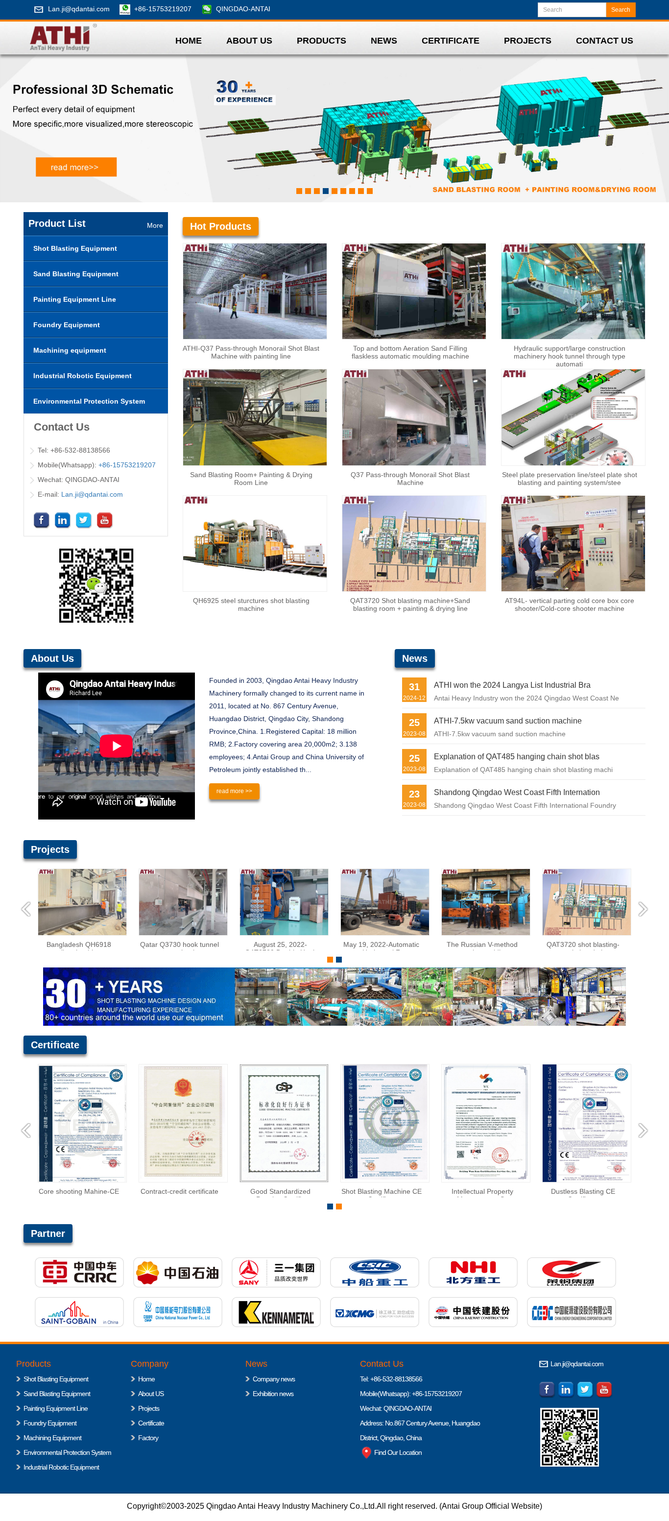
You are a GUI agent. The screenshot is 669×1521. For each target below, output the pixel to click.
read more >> (234, 791)
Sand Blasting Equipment (57, 1394)
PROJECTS (527, 41)
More (155, 225)
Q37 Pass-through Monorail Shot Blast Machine (410, 478)
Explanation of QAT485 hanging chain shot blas (516, 756)
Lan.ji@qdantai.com (79, 9)
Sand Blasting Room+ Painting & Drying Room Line (251, 478)
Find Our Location (397, 1452)
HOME (188, 41)
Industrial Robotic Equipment (61, 1467)
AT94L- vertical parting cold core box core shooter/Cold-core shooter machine (569, 604)
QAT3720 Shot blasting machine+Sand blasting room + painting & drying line (410, 604)
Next (643, 909)
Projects (148, 1408)
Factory (148, 1438)
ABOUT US (249, 41)
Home (146, 1379)
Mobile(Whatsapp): (386, 1394)
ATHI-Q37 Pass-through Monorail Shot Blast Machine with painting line (251, 352)
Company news (274, 1379)
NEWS (384, 41)
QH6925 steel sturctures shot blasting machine (251, 604)
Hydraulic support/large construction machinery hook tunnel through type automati (569, 356)
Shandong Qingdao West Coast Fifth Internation (517, 792)
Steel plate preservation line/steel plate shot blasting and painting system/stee (569, 478)
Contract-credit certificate (46, 1191)
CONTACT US (604, 41)
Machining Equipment (52, 1438)
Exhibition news (273, 1394)
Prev (26, 909)
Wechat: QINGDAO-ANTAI (395, 1408)
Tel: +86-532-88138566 (391, 1379)
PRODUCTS (321, 41)
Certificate (151, 1423)
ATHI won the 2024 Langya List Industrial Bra (512, 685)
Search (620, 9)
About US (151, 1394)
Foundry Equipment (50, 1423)
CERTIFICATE (450, 41)
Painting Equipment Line (56, 1408)
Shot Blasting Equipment (56, 1379)
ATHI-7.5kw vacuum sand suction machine (508, 721)
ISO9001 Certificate (550, 1191)
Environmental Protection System (67, 1452)
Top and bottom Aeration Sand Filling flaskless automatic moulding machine (410, 352)
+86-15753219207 (162, 9)
